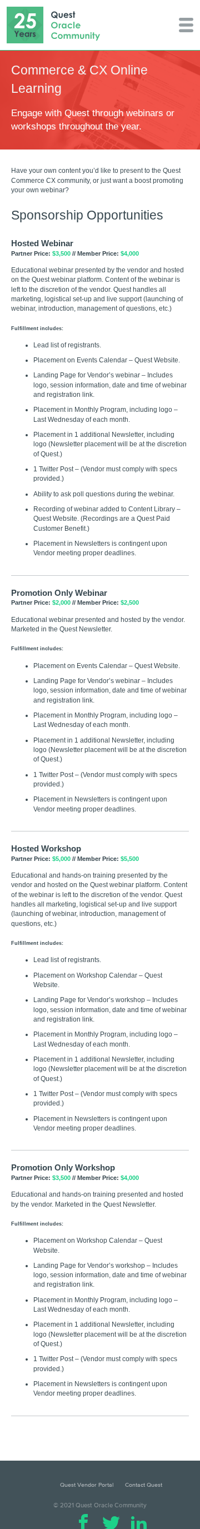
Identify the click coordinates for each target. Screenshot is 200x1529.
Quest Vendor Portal (87, 1484)
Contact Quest (143, 1484)
